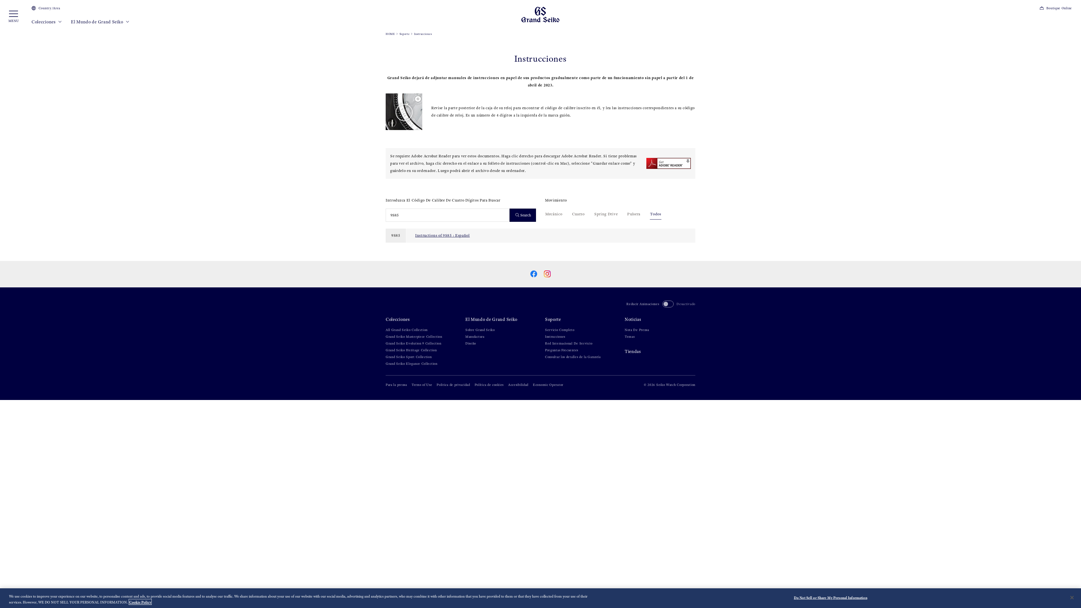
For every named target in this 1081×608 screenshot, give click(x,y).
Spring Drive (606, 214)
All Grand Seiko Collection (407, 330)
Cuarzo (578, 214)
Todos (655, 214)
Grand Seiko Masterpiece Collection (414, 337)
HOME (390, 34)
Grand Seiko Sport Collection (409, 357)
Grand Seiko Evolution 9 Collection (413, 343)
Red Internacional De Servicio (568, 343)
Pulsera (633, 214)
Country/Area (49, 8)
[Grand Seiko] (540, 14)
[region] (540, 598)
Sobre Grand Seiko (480, 330)
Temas (630, 337)
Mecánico (553, 214)
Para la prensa (396, 385)
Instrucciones (555, 337)
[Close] (1072, 597)
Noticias (633, 319)
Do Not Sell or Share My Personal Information (830, 597)
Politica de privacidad (453, 385)
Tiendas (633, 351)
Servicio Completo (560, 330)
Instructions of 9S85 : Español (442, 235)
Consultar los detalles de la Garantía (573, 357)
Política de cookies (489, 385)
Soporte (404, 34)
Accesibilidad (518, 385)
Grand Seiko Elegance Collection (411, 364)
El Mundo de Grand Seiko (97, 21)
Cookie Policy (140, 602)
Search (525, 215)
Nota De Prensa (637, 330)
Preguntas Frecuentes (561, 350)
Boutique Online (1059, 8)
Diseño (470, 343)
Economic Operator (548, 385)
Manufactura (474, 337)
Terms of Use (422, 385)
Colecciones (44, 21)
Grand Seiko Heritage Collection (411, 350)
